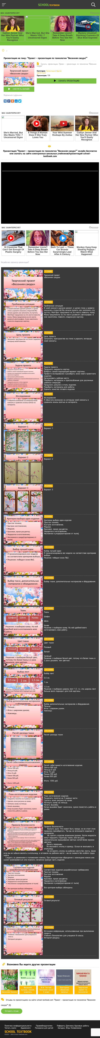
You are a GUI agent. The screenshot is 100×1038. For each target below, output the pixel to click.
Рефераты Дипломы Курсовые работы (73, 1026)
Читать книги (10, 1028)
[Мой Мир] (16, 101)
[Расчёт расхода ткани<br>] (23, 758)
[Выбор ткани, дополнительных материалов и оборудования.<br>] (23, 605)
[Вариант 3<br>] (23, 513)
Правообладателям (44, 1026)
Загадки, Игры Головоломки (69, 1028)
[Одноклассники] (12, 101)
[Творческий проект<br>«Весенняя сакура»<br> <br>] (23, 299)
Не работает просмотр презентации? (15, 262)
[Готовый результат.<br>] (23, 924)
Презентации (50, 71)
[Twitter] (19, 101)
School (49, 5)
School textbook (18, 1032)
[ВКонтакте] (5, 101)
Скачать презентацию (68, 81)
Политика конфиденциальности (18, 1026)
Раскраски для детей (44, 1028)
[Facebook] (8, 101)
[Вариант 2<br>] (23, 482)
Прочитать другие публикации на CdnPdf (50, 222)
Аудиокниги (25, 1028)
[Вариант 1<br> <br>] (23, 452)
